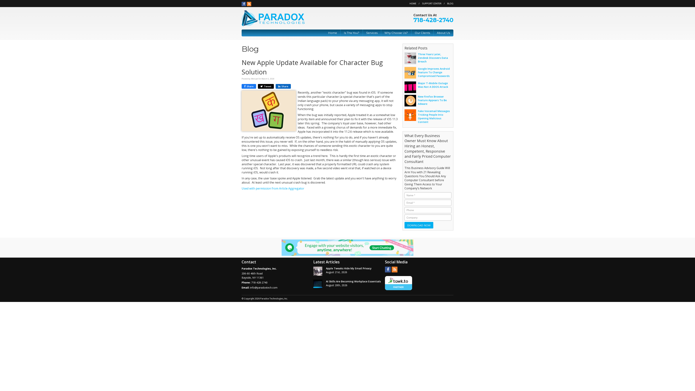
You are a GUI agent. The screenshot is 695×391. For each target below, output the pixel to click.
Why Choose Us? (396, 33)
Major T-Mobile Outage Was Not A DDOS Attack (433, 85)
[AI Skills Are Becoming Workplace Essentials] (317, 284)
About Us (443, 33)
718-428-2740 (433, 20)
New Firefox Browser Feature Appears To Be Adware (432, 100)
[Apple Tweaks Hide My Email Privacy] (317, 271)
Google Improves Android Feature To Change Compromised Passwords (434, 72)
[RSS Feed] (249, 4)
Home (413, 3)
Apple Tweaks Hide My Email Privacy (349, 268)
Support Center (431, 3)
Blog (450, 3)
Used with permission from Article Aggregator (273, 188)
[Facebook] (244, 4)
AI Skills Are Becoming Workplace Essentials (353, 281)
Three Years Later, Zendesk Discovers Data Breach (433, 57)
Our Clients (422, 33)
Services (372, 33)
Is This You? (351, 33)
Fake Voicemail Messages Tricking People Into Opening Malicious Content (434, 116)
